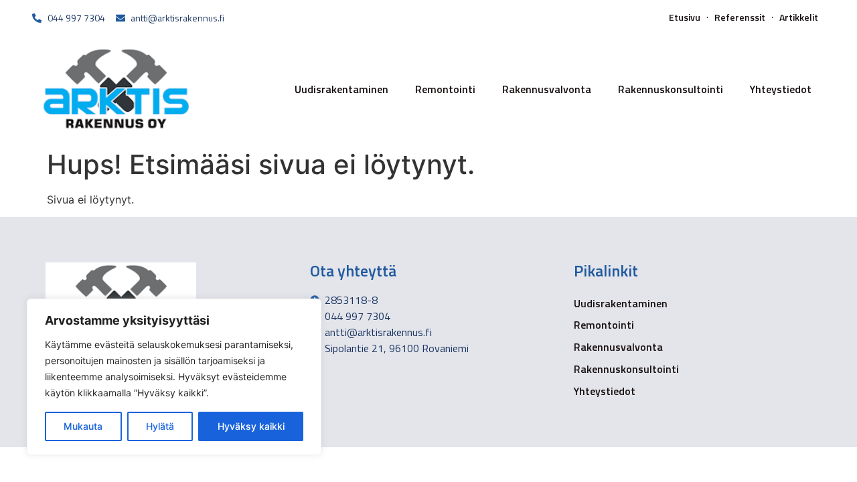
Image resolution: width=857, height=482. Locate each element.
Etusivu (684, 17)
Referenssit (739, 17)
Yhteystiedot (780, 89)
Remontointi (445, 89)
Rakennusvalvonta (546, 89)
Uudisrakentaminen (341, 89)
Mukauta (83, 426)
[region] (174, 377)
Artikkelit (798, 17)
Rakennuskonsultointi (670, 89)
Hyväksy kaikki (251, 426)
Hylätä (160, 426)
